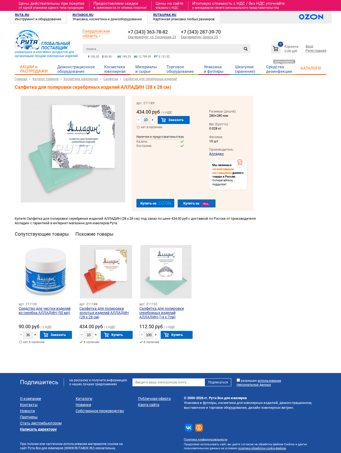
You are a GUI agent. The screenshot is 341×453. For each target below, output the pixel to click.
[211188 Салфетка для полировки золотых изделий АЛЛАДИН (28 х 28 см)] (106, 271)
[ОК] (199, 428)
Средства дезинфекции (279, 69)
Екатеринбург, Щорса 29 (199, 37)
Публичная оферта (154, 398)
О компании (30, 398)
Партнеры (29, 417)
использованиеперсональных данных (259, 383)
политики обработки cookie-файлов (262, 448)
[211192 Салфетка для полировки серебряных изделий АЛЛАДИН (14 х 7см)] (166, 271)
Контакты (29, 405)
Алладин (216, 154)
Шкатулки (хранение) (245, 69)
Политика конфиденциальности (205, 439)
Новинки (83, 405)
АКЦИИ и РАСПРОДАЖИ (34, 69)
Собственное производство (100, 411)
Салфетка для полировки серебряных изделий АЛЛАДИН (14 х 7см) (161, 312)
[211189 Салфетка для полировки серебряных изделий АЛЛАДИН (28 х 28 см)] (73, 201)
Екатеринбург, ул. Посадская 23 (152, 37)
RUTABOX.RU (83, 15)
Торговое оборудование (180, 69)
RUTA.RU (22, 15)
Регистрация (316, 51)
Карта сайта (148, 405)
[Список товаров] (285, 50)
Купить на (155, 203)
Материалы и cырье (146, 69)
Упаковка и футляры (214, 69)
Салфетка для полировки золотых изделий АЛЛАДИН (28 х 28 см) (104, 312)
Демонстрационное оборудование (76, 69)
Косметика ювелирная (114, 69)
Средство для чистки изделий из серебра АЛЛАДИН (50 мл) (45, 310)
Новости (27, 411)
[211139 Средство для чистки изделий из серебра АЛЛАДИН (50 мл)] (45, 271)
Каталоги (84, 398)
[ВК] (189, 428)
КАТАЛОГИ (311, 68)
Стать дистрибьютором (41, 423)
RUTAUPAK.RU (164, 15)
